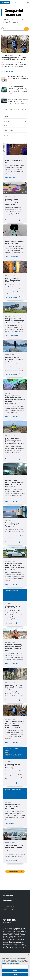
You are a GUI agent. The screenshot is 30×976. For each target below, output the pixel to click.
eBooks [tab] (24, 109)
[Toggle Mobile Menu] (28, 2)
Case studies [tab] (14, 109)
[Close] (28, 954)
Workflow (6, 121)
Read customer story (11, 220)
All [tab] (6, 109)
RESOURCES (7, 901)
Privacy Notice (15, 963)
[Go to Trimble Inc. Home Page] (9, 919)
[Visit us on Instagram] (7, 909)
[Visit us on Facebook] (9, 909)
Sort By (6, 135)
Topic (5, 126)
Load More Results (15, 871)
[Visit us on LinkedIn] (4, 909)
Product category (9, 130)
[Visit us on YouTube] (12, 909)
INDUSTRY (7, 895)
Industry (6, 116)
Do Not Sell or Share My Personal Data (15, 966)
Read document (9, 623)
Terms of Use (5, 963)
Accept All (15, 974)
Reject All (15, 970)
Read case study (10, 177)
